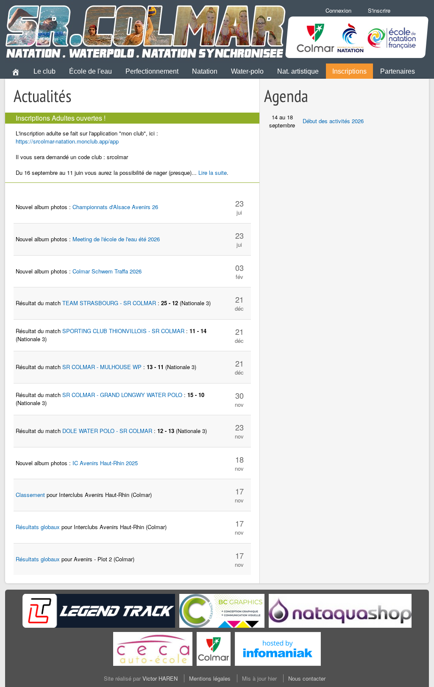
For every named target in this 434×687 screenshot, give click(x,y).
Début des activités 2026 (333, 121)
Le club (44, 71)
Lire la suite (212, 172)
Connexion (338, 10)
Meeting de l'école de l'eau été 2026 (116, 239)
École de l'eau (90, 71)
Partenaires (397, 71)
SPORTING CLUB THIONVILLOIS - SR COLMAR (123, 331)
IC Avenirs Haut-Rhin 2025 (105, 463)
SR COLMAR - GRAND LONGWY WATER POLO (122, 395)
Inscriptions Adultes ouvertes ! (61, 118)
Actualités (43, 96)
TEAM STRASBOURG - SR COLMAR (109, 303)
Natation (204, 71)
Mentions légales (210, 678)
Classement (30, 495)
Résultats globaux (38, 527)
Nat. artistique (298, 71)
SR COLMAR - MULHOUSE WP (102, 367)
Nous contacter (307, 678)
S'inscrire (379, 10)
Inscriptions (349, 71)
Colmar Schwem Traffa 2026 (107, 271)
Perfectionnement (151, 71)
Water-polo (247, 71)
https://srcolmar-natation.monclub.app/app (67, 141)
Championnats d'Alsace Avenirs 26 (115, 207)
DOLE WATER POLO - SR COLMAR (107, 431)
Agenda (286, 96)
